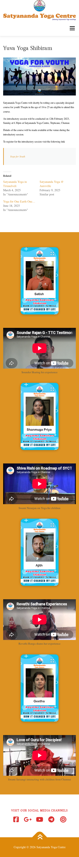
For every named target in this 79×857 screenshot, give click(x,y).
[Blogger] (63, 819)
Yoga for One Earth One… (19, 201)
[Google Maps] (28, 819)
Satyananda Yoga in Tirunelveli (15, 184)
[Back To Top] (39, 837)
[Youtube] (39, 819)
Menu (71, 28)
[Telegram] (51, 819)
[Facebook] (16, 819)
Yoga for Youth (17, 156)
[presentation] (39, 311)
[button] (40, 280)
